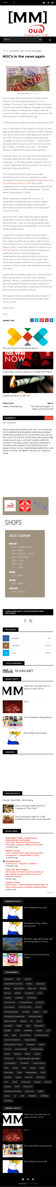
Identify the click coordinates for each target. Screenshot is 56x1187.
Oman (37, 1054)
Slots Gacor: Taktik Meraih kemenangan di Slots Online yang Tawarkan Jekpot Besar (27, 886)
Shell (15, 1082)
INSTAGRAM (15, 645)
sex (6, 1082)
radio (32, 1068)
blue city (32, 988)
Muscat (8, 1049)
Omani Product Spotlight (28, 1058)
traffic (40, 1091)
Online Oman (39, 1063)
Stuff (17, 1086)
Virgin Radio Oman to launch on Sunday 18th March (27, 372)
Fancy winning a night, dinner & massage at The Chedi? (30, 807)
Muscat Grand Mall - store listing (18, 800)
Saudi (18, 1077)
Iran (6, 1035)
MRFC (41, 1044)
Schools (28, 1077)
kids (14, 1035)
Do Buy (25, 1012)
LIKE (49, 638)
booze (8, 993)
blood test (19, 988)
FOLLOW (48, 645)
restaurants (31, 1072)
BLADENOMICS (13, 861)
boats (43, 988)
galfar (19, 1026)
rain (42, 1068)
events (23, 1021)
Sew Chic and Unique (17, 869)
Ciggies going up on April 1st (16, 395)
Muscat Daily (21, 1049)
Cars (40, 993)
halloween (39, 1026)
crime (38, 1007)
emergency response (14, 1016)
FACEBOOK (15, 638)
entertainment (35, 1016)
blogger (48, 418)
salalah (8, 1077)
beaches (40, 984)
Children (19, 998)
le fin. (26, 701)
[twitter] (48, 3)
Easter (36, 1012)
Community (10, 1002)
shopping (25, 1082)
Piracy (15, 1068)
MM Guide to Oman (13, 1044)
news (27, 1054)
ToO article (12, 250)
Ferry (39, 1021)
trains (7, 1096)
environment (10, 1021)
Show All (50, 893)
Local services (41, 1035)
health (7, 1030)
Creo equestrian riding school (38, 717)
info (48, 1030)
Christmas (31, 998)
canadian (29, 993)
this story (34, 101)
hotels (39, 1030)
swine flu (28, 1086)
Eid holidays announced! (35, 733)
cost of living (25, 1007)
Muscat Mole (36, 1049)
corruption (9, 1007)
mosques (31, 1044)
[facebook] (44, 3)
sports (47, 1082)
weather (32, 1096)
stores (7, 1086)
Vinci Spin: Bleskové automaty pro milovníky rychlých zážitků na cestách (24, 843)
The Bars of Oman (13, 1091)
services (40, 1077)
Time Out (29, 1091)
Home (5, 51)
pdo (6, 1068)
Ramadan (9, 1072)
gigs (28, 1026)
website (44, 1096)
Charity (8, 998)
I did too (15, 280)
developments (11, 1012)
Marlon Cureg (13, 850)
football (8, 1026)
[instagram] (52, 3)
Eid (44, 1012)
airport (28, 979)
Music (7, 1054)
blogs (7, 988)
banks (29, 984)
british (18, 993)
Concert (39, 1002)
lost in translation (12, 1040)
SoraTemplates (32, 1184)
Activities (9, 979)
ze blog (8, 1100)
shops (37, 1082)
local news (14, 51)
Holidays (28, 1030)
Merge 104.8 (29, 1040)
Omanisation (10, 1063)
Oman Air (9, 1058)
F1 (31, 1021)
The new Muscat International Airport (20, 348)
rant (20, 1072)
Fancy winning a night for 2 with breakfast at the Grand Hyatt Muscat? (33, 818)
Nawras (17, 1054)
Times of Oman (34, 93)
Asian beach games (13, 984)
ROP (43, 1072)
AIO (18, 979)
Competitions (25, 1002)
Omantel (24, 1063)
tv (15, 1096)
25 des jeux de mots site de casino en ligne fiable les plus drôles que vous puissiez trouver (24, 874)
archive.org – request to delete (21, 863)
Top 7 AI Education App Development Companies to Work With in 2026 (24, 854)
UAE (22, 1096)
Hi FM (17, 1030)
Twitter (14, 653)
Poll (24, 1068)
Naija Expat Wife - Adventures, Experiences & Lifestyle (21, 839)
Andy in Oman (13, 882)
